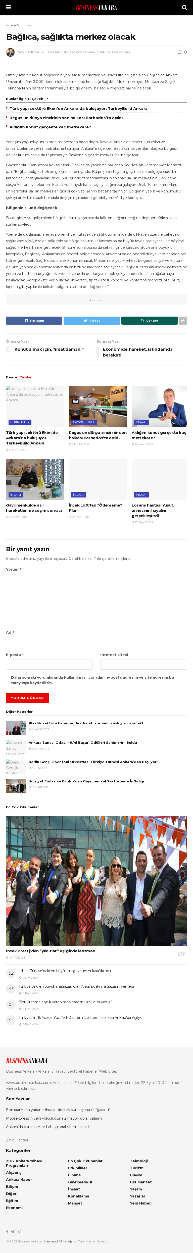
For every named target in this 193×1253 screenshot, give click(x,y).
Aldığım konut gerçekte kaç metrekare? (50, 127)
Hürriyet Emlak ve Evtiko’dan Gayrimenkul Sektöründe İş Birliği (86, 781)
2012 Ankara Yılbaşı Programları (24, 1163)
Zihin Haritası (17, 1140)
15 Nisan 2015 (58, 52)
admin (33, 52)
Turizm (136, 1168)
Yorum (14, 569)
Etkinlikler (20, 422)
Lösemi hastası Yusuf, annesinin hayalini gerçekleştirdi (153, 510)
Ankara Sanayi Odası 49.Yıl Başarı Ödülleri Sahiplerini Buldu (83, 742)
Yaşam (136, 1189)
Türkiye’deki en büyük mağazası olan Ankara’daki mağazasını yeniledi (76, 986)
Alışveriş (13, 1172)
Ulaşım (136, 1175)
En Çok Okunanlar (85, 1161)
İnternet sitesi (114, 655)
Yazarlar (137, 1196)
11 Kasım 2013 (40, 729)
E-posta (15, 654)
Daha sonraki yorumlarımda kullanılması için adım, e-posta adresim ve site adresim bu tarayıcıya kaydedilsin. (92, 680)
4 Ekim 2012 (39, 768)
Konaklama (78, 1196)
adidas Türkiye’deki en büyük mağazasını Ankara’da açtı (65, 971)
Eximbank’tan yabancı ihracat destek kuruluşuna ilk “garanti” (58, 1110)
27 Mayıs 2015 (80, 517)
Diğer (11, 1193)
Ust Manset (141, 1182)
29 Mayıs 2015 (143, 444)
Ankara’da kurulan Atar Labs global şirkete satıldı (47, 1127)
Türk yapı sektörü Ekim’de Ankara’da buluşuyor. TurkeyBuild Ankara (79, 108)
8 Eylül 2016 (17, 449)
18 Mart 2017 (40, 787)
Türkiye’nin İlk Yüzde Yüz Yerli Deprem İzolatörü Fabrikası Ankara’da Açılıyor (81, 1017)
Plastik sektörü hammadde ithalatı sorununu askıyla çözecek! (86, 723)
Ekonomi (14, 1208)
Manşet (75, 1203)
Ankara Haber (19, 1179)
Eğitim (12, 1200)
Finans (74, 1175)
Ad (10, 632)
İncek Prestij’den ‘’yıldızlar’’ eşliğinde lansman (50, 950)
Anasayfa (13, 25)
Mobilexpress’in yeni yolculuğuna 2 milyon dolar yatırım (54, 1118)
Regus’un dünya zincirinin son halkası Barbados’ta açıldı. (67, 117)
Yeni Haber (140, 1203)
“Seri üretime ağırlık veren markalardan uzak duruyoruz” (65, 1002)
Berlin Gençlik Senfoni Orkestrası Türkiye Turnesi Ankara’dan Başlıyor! (93, 762)
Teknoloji (139, 1161)
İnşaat (28, 25)
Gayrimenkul (84, 422)
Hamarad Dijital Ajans (60, 1241)
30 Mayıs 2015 (40, 748)
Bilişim (12, 1186)
